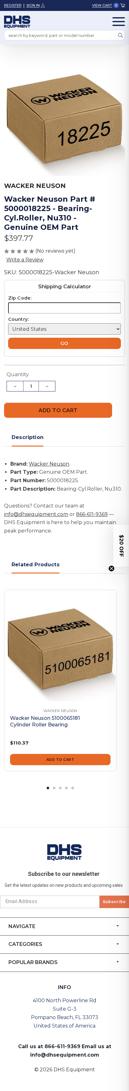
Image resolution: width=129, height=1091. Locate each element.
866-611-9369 (92, 514)
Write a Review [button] (25, 260)
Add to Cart (60, 759)
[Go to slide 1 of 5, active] (48, 788)
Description (28, 437)
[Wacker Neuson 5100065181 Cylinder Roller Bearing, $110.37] (60, 646)
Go (64, 343)
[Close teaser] (111, 568)
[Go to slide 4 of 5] (66, 788)
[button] (121, 546)
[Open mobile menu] (118, 21)
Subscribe (114, 901)
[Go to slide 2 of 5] (54, 788)
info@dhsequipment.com (36, 514)
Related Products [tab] (35, 565)
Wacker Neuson (49, 464)
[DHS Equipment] (64, 852)
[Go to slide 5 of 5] (72, 788)
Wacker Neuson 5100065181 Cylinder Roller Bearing (45, 721)
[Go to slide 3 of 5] (60, 788)
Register (13, 5)
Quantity (18, 374)
